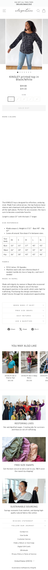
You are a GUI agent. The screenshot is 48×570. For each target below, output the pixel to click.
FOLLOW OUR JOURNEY (23, 525)
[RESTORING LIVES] (24, 407)
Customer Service (23, 539)
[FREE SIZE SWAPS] (24, 449)
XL (37, 99)
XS (11, 99)
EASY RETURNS (24, 315)
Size (24, 94)
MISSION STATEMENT (23, 521)
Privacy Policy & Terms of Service (24, 554)
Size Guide (24, 535)
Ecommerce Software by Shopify (24, 568)
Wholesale (24, 550)
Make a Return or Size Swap (24, 543)
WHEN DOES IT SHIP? (24, 305)
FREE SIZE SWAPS (24, 310)
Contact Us (24, 532)
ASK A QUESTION (24, 321)
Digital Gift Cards (24, 546)
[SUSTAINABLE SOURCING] (24, 491)
